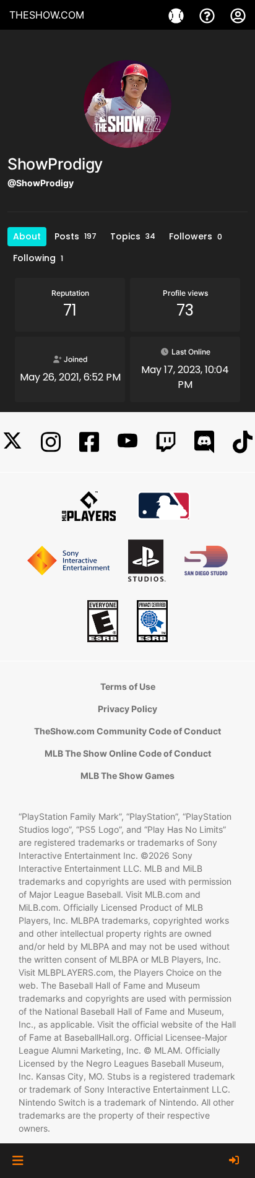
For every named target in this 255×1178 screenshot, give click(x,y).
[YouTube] (127, 442)
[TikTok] (243, 442)
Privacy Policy (127, 708)
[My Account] (238, 15)
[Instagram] (51, 442)
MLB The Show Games (127, 775)
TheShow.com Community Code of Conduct (127, 731)
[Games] (177, 15)
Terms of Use (127, 686)
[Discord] (204, 442)
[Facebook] (89, 442)
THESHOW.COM (46, 15)
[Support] (208, 15)
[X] (12, 442)
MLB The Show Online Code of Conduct (128, 753)
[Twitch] (166, 442)
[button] (17, 1160)
